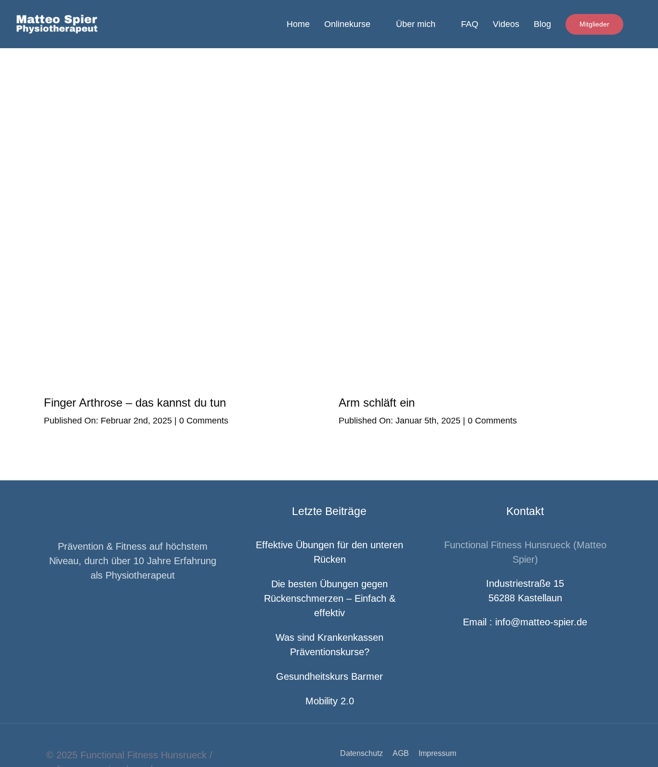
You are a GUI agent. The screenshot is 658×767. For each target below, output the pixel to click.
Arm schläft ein (377, 402)
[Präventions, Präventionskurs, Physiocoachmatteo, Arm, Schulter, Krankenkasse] (476, 229)
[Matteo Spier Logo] (83, 18)
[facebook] (117, 610)
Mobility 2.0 (329, 701)
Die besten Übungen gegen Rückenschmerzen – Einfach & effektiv (329, 598)
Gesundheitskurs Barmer (329, 676)
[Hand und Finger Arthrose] (181, 229)
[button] (641, 24)
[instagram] (133, 610)
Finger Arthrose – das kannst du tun (135, 402)
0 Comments (203, 420)
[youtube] (148, 610)
